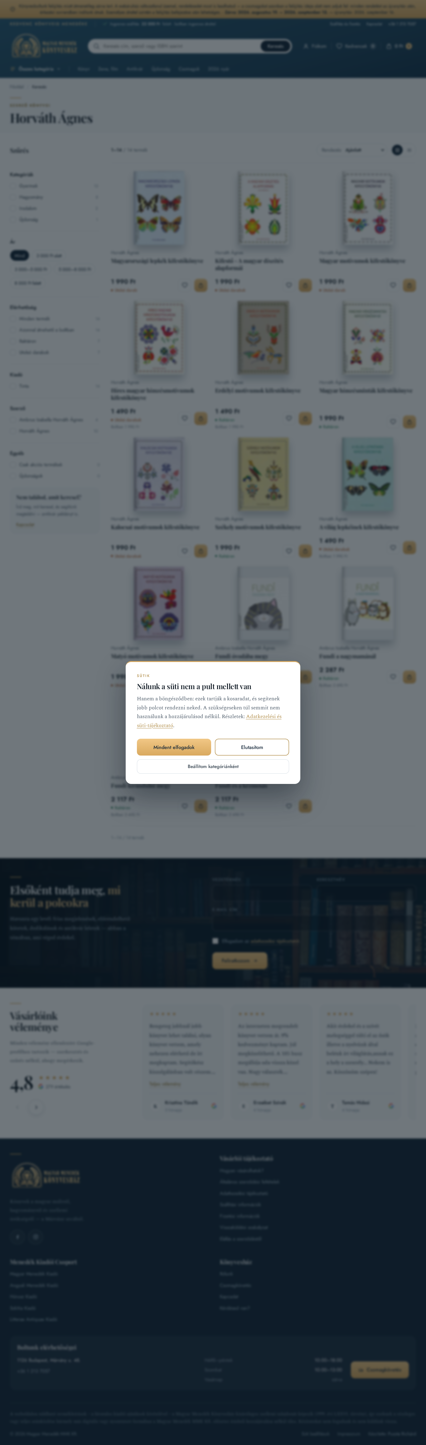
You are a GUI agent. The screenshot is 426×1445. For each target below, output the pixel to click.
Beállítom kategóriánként (213, 766)
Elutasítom (252, 747)
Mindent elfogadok (174, 747)
